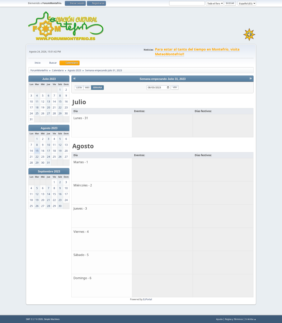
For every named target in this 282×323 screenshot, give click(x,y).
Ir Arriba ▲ (250, 319)
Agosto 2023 (49, 128)
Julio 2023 (49, 78)
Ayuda (219, 319)
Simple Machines (52, 319)
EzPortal (147, 299)
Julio (79, 102)
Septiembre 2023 (49, 171)
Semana (97, 87)
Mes (87, 87)
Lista (79, 87)
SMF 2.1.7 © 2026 (34, 319)
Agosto (83, 146)
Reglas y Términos (234, 319)
